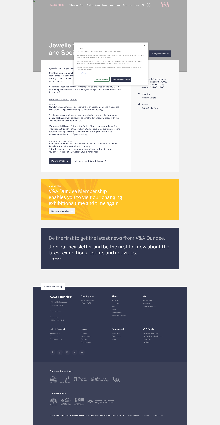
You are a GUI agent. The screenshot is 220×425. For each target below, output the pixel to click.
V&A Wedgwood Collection (153, 336)
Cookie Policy (82, 73)
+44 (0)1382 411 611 (57, 320)
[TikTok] (60, 352)
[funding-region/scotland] (66, 402)
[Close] (144, 45)
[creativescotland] (79, 402)
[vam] (116, 379)
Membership (115, 5)
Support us (127, 5)
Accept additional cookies (121, 79)
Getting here (147, 300)
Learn (104, 5)
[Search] (148, 6)
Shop (97, 5)
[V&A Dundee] (57, 5)
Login (137, 5)
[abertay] (100, 379)
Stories (90, 5)
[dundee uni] (80, 379)
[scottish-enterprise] (65, 379)
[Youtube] (82, 352)
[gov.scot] (101, 402)
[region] (111, 64)
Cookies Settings (102, 79)
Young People (86, 336)
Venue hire (116, 333)
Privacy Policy (133, 415)
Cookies (146, 415)
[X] (74, 352)
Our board (116, 303)
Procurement (117, 312)
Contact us (54, 317)
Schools (84, 333)
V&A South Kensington (151, 333)
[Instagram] (67, 352)
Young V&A (147, 339)
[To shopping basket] (143, 5)
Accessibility (148, 303)
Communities (86, 342)
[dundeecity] (53, 379)
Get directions (55, 311)
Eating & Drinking (149, 306)
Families (84, 339)
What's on (73, 5)
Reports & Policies (119, 315)
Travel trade (116, 336)
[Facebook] (52, 352)
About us (115, 300)
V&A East (146, 342)
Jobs (113, 306)
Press (114, 309)
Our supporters (56, 339)
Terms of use (158, 415)
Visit (82, 5)
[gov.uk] (53, 402)
